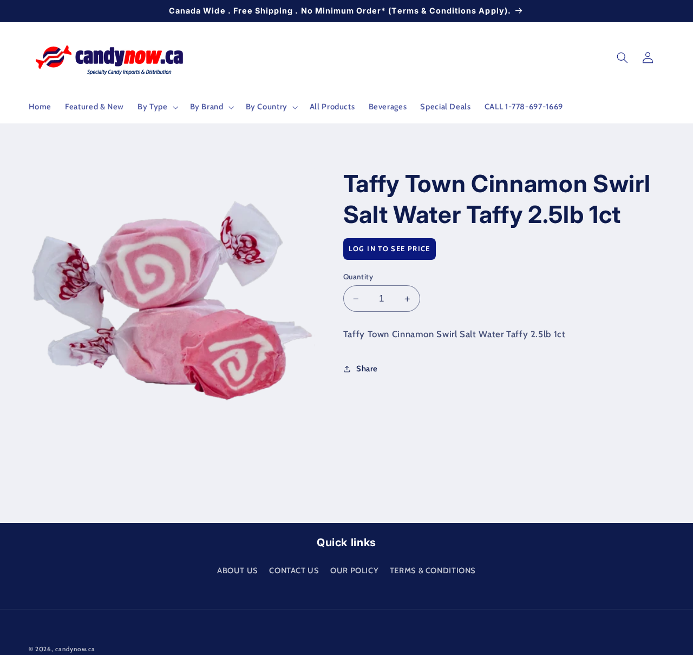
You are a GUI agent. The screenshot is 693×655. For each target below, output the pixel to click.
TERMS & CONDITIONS (433, 570)
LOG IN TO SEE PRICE (389, 249)
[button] (157, 107)
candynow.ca (75, 649)
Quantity (358, 276)
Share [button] (367, 369)
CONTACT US (294, 570)
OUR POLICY (354, 570)
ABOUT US (237, 570)
